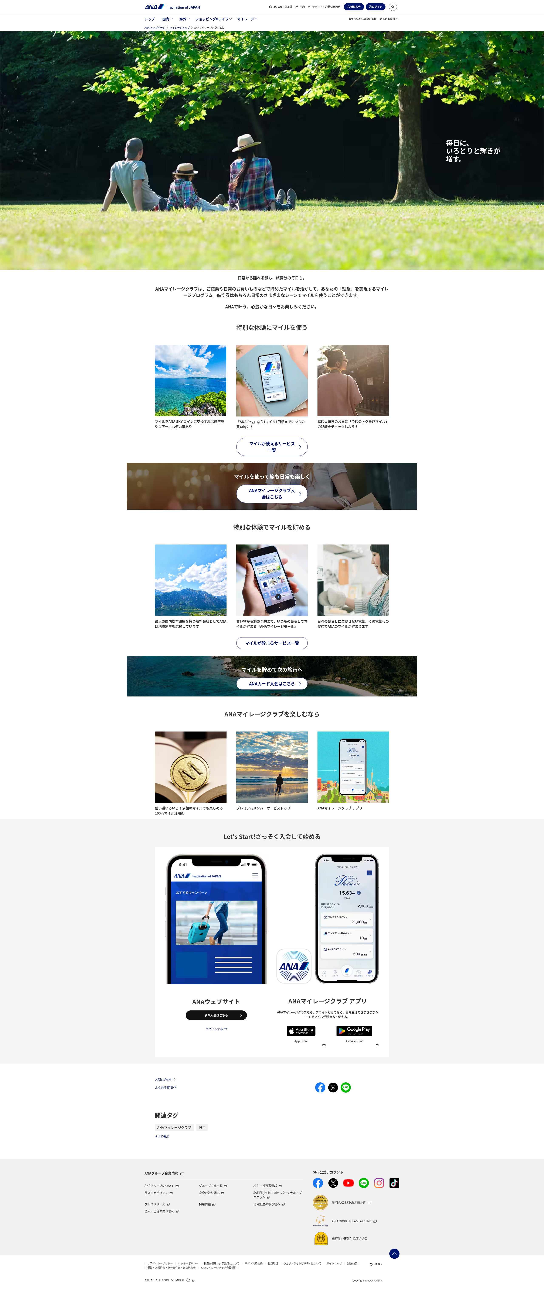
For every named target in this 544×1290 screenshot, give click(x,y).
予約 (302, 6)
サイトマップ (334, 1263)
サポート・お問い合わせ (326, 6)
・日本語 (282, 6)
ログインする (214, 1029)
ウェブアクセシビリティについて (302, 1263)
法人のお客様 (387, 19)
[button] (393, 7)
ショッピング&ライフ (212, 18)
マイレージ (245, 18)
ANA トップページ (154, 27)
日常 (202, 1127)
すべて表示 (162, 1136)
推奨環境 (273, 1263)
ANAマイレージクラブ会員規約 (219, 1267)
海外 (182, 18)
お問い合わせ (164, 1079)
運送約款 (352, 1263)
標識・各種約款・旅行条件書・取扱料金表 (171, 1267)
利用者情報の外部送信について (221, 1263)
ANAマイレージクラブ (174, 1127)
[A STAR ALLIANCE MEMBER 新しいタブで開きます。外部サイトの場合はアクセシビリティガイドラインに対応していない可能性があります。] (169, 1279)
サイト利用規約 (254, 1263)
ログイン (377, 6)
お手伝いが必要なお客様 (362, 19)
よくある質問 (164, 1087)
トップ (149, 18)
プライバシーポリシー (160, 1263)
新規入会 (355, 6)
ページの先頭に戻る (394, 1254)
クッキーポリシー (188, 1263)
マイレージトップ (180, 27)
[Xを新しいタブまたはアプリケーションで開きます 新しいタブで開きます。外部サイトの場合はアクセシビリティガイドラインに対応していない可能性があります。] (333, 1183)
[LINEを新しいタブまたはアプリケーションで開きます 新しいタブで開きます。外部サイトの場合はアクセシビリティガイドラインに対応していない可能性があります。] (364, 1183)
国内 (165, 18)
